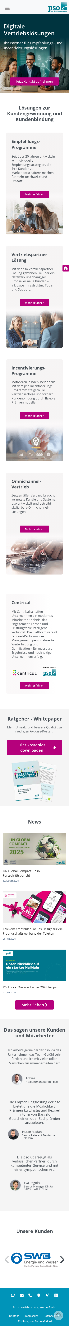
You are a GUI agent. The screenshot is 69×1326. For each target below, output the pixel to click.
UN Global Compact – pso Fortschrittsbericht (21, 873)
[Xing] (47, 1295)
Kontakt (14, 1316)
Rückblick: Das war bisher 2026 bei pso (30, 987)
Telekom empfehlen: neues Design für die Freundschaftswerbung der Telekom (33, 931)
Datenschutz (51, 1316)
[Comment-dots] (13, 1295)
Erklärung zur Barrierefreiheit (35, 1321)
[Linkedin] (56, 1295)
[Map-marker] (39, 1295)
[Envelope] (22, 1295)
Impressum (31, 1316)
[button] (7, 8)
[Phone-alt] (30, 1295)
